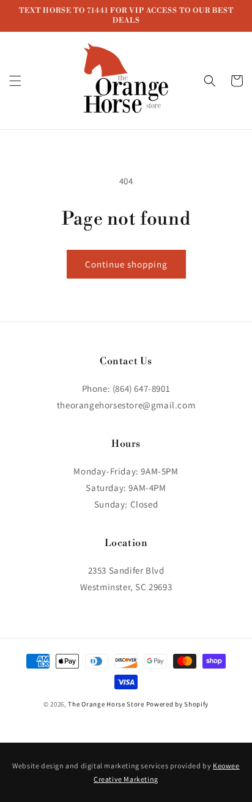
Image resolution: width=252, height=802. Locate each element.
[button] (15, 80)
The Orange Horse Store (106, 704)
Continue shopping (126, 264)
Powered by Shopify (177, 704)
